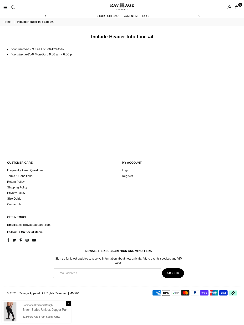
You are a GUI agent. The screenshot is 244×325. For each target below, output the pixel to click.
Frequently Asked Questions (25, 170)
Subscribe (173, 272)
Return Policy (16, 181)
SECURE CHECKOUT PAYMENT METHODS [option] (122, 16)
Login (125, 170)
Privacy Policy (16, 193)
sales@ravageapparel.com (33, 225)
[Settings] (229, 7)
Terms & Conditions (19, 176)
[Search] (13, 7)
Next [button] (199, 16)
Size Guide (14, 198)
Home (7, 22)
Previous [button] (45, 16)
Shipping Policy (17, 187)
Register (127, 176)
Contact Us (14, 204)
